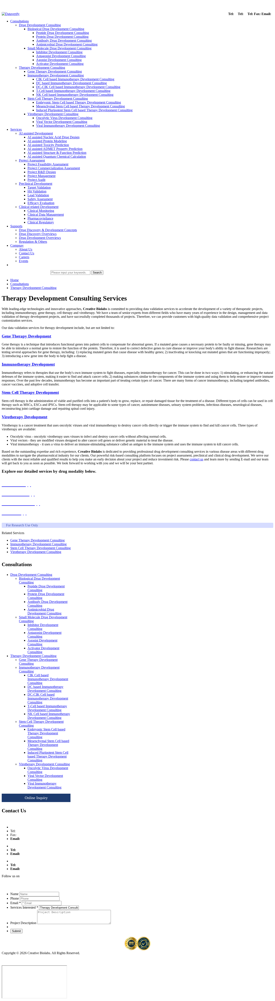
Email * (15, 903)
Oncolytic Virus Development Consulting (64, 118)
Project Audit (36, 180)
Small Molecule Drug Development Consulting (60, 48)
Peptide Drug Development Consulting (62, 33)
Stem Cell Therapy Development (30, 392)
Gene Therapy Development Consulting (55, 71)
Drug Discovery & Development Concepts (48, 230)
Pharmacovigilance (40, 218)
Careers (24, 257)
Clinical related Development (38, 207)
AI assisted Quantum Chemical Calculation (57, 156)
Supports (16, 226)
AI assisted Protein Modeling (47, 141)
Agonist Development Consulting (59, 60)
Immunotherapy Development (28, 364)
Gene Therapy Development (26, 336)
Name (14, 894)
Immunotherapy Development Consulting (56, 75)
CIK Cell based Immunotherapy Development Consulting (75, 79)
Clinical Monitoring (41, 210)
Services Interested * (24, 907)
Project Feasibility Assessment (48, 164)
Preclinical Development (35, 183)
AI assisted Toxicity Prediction (48, 145)
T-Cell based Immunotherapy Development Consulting (73, 91)
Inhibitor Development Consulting (59, 52)
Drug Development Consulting (40, 25)
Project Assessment (32, 160)
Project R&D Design (42, 172)
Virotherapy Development (24, 417)
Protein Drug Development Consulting (62, 36)
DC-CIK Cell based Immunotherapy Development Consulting (78, 87)
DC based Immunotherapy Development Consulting (71, 83)
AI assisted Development (36, 133)
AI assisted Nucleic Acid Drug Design (53, 137)
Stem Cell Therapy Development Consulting (58, 98)
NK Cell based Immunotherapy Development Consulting (74, 94)
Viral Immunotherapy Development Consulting (68, 125)
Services (16, 129)
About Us (25, 249)
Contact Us (26, 253)
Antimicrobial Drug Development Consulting (67, 44)
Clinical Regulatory (41, 222)
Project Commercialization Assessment (54, 168)
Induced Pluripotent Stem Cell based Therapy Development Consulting (84, 110)
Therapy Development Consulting (42, 67)
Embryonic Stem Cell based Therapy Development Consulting (78, 102)
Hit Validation (37, 191)
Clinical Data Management (46, 214)
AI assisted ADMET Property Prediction (55, 149)
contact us (196, 459)
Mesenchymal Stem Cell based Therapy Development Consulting (80, 106)
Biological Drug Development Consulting (56, 29)
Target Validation (39, 187)
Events (23, 261)
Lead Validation (38, 195)
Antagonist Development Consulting (61, 56)
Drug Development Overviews (40, 238)
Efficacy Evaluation (41, 203)
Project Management (41, 176)
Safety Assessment (40, 199)
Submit (16, 931)
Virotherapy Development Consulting (53, 114)
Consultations (19, 21)
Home (14, 280)
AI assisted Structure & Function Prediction (57, 152)
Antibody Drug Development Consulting (64, 40)
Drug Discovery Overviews (38, 234)
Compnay (17, 245)
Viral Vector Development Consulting (61, 122)
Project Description (23, 923)
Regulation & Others (33, 241)
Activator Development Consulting (60, 64)
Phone (14, 898)
